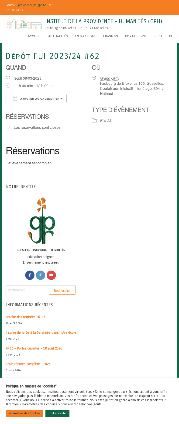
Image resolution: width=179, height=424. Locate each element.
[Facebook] (29, 275)
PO (171, 36)
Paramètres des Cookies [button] (24, 413)
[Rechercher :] (41, 290)
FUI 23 (105, 120)
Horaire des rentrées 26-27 (25, 317)
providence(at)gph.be (32, 5)
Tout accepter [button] (57, 413)
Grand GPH (109, 78)
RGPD (157, 36)
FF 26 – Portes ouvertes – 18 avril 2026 (34, 348)
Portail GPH (135, 36)
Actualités (58, 36)
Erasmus (110, 36)
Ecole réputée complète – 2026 (28, 364)
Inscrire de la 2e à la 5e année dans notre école (41, 332)
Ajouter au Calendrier (39, 98)
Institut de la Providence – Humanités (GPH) (103, 21)
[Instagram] (40, 275)
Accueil (34, 36)
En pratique (85, 36)
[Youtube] (51, 275)
